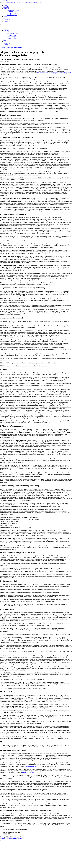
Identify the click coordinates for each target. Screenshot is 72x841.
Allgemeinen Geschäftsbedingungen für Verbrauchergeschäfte (54, 72)
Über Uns (6, 7)
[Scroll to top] (0, 840)
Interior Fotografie (12, 13)
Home (5, 5)
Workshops (7, 19)
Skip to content (4, 0)
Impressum (43, 837)
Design (5, 16)
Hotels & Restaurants (13, 10)
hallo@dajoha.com (31, 766)
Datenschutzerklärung (28, 772)
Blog (5, 18)
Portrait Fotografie (12, 15)
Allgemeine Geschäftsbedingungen (56, 837)
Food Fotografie (11, 11)
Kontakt (6, 21)
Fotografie (6, 8)
